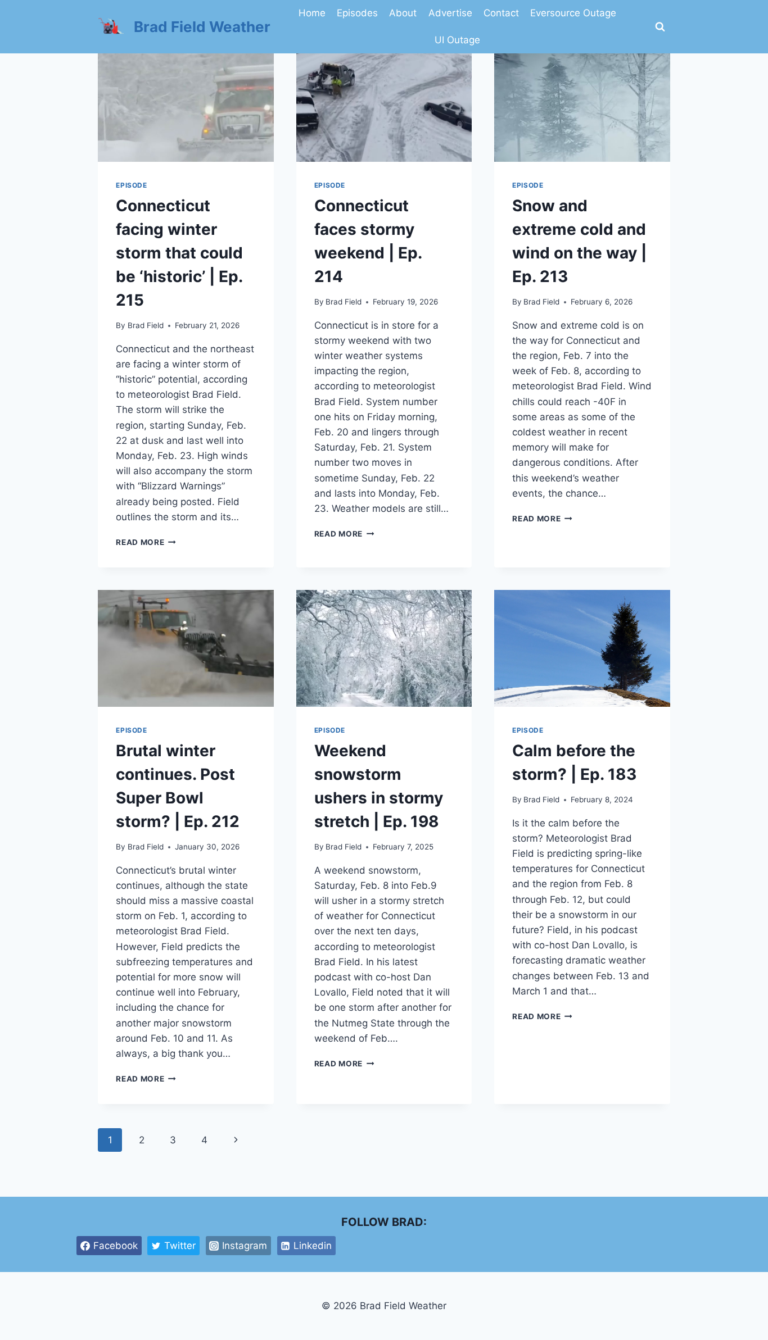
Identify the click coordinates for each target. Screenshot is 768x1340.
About (403, 13)
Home (312, 13)
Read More (146, 542)
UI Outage (457, 40)
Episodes (357, 13)
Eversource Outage (573, 13)
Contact (501, 13)
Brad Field (146, 325)
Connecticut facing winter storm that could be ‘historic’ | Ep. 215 (179, 253)
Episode (131, 185)
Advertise (450, 13)
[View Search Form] (660, 27)
